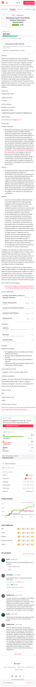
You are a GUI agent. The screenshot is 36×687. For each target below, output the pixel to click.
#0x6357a (29, 491)
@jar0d (17, 578)
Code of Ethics (19, 669)
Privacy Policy (12, 667)
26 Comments (9, 683)
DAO (13, 15)
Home (5, 667)
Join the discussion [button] (28, 554)
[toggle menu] (7, 2)
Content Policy (30, 667)
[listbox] (18, 663)
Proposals (20, 15)
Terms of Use (21, 667)
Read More (18, 654)
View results (29, 683)
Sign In (18, 2)
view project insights (12, 426)
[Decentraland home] (2, 2)
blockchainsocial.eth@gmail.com (12, 120)
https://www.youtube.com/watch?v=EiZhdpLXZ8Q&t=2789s (19, 150)
